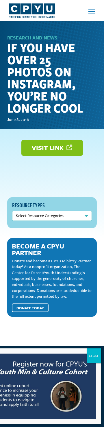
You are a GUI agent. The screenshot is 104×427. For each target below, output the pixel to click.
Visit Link (48, 147)
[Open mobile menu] (91, 11)
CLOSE (94, 355)
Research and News (32, 37)
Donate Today (30, 307)
